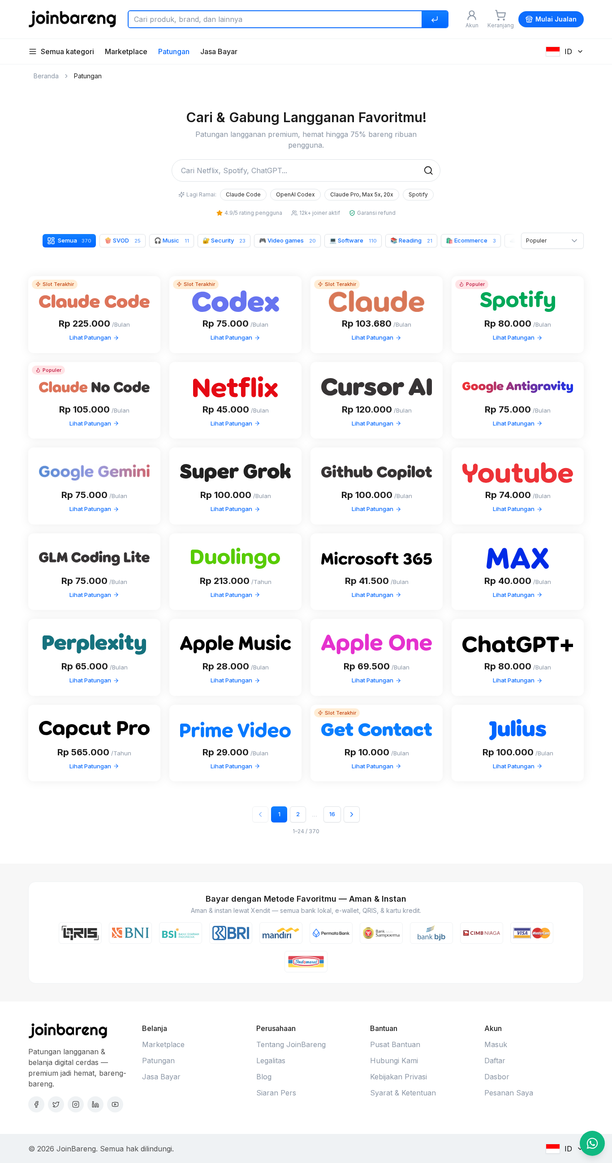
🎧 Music (171, 240)
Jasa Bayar (218, 51)
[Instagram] (76, 1104)
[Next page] (352, 814)
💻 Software (353, 240)
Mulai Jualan (556, 19)
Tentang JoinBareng (291, 1044)
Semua (74, 240)
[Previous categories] (35, 240)
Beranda (46, 76)
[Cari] (435, 19)
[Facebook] (36, 1104)
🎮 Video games (287, 240)
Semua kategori (67, 51)
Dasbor (496, 1076)
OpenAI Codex (295, 194)
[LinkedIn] (95, 1104)
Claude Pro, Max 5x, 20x (361, 194)
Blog (264, 1076)
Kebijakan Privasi (398, 1076)
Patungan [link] (88, 76)
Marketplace (126, 51)
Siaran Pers (276, 1092)
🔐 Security (224, 240)
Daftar (494, 1060)
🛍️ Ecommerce (471, 240)
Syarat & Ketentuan (403, 1092)
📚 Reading (411, 240)
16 (332, 814)
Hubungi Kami (394, 1060)
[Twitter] (56, 1104)
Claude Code (243, 194)
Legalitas (270, 1060)
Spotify (418, 194)
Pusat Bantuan (395, 1044)
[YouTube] (115, 1104)
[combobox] (552, 241)
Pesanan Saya (508, 1092)
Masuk (495, 1044)
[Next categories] (509, 240)
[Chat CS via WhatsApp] (592, 1143)
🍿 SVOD (122, 240)
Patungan (174, 51)
